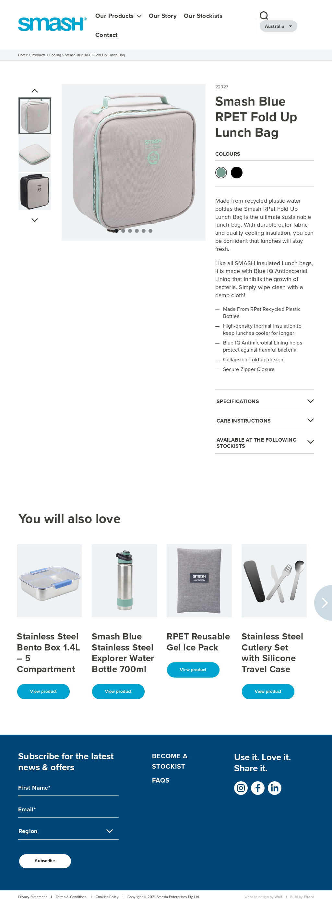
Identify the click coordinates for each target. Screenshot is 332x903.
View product (43, 691)
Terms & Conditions (71, 897)
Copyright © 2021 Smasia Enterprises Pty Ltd (163, 897)
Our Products (114, 16)
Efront (309, 897)
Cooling (55, 55)
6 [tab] (150, 231)
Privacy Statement (32, 897)
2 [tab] (123, 231)
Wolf (278, 897)
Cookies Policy (107, 897)
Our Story (163, 16)
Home (23, 55)
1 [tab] (116, 231)
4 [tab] (137, 231)
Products (39, 55)
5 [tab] (144, 231)
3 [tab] (130, 231)
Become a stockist (170, 761)
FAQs (161, 780)
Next (34, 220)
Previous (34, 90)
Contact (106, 35)
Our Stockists (203, 16)
